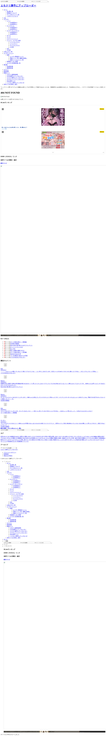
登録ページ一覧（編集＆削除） (21, 511)
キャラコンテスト (18, 498)
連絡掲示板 (13, 521)
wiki (8, 471)
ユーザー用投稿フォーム (20, 510)
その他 (15, 500)
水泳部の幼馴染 (14, 343)
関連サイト (10, 526)
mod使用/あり (16, 476)
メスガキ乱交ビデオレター (17, 357)
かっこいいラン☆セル (16, 347)
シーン (12, 474)
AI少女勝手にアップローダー (18, 529)
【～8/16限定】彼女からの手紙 (18, 355)
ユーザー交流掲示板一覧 (17, 516)
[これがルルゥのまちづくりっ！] (53, 117)
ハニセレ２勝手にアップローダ (18, 536)
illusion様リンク (14, 534)
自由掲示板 (13, 519)
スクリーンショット (15, 492)
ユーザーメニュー (12, 506)
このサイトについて (15, 469)
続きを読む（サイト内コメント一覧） (11, 428)
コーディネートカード (16, 484)
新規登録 (9, 524)
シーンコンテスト (18, 495)
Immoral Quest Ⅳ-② (15, 354)
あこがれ (12, 348)
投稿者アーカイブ (15, 466)
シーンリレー (16, 497)
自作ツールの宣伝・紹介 (13, 537)
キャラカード (13, 479)
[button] (48, 430)
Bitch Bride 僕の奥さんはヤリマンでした (21, 345)
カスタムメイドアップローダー (18, 532)
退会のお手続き (8, 455)
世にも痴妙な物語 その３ (17, 350)
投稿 (11, 508)
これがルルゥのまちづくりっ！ (9, 127)
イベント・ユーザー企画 (17, 494)
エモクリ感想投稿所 (15, 528)
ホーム (9, 463)
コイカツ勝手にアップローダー (18, 531)
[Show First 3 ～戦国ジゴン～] (53, 140)
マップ (12, 490)
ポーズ (12, 489)
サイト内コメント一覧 (16, 468)
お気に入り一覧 (11, 505)
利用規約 (6, 454)
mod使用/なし (16, 477)
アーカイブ (4, 448)
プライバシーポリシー (10, 452)
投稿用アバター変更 (15, 515)
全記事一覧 (13, 464)
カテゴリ (9, 472)
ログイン (9, 523)
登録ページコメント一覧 (20, 513)
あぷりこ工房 (4, 128)
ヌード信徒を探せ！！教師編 (18, 342)
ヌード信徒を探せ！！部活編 (18, 352)
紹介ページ (4, 163)
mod (11, 502)
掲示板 (9, 518)
